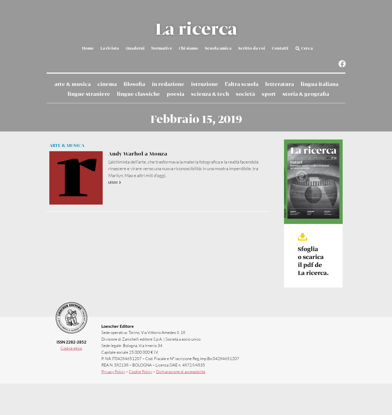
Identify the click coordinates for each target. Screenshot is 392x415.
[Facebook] (342, 64)
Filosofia (134, 84)
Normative (161, 48)
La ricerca (196, 30)
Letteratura (279, 84)
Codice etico (71, 348)
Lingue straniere (88, 94)
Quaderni (135, 48)
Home (88, 48)
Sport (269, 94)
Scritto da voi (251, 48)
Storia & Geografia (305, 94)
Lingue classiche (138, 94)
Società (245, 94)
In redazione (168, 84)
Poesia (175, 94)
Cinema (107, 84)
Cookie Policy (140, 371)
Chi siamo (188, 48)
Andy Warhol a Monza (137, 154)
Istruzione (204, 84)
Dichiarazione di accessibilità (180, 371)
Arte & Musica (72, 84)
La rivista (109, 48)
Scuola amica (218, 48)
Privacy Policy (113, 371)
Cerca (307, 48)
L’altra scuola (241, 84)
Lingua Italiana (319, 84)
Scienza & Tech (210, 94)
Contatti (280, 48)
